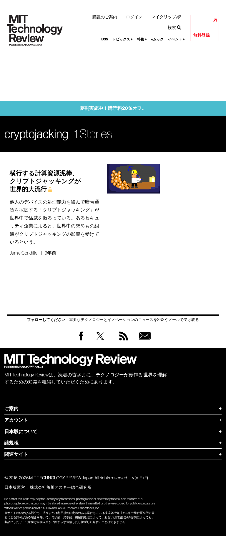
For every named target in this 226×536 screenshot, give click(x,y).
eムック (157, 39)
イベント (176, 39)
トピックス (122, 39)
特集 (142, 39)
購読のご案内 (104, 16)
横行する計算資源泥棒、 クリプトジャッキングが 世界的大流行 (45, 181)
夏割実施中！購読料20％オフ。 (113, 108)
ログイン (134, 16)
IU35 (104, 39)
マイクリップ (163, 16)
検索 (172, 27)
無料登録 (201, 35)
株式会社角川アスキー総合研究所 (61, 487)
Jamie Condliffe (23, 252)
